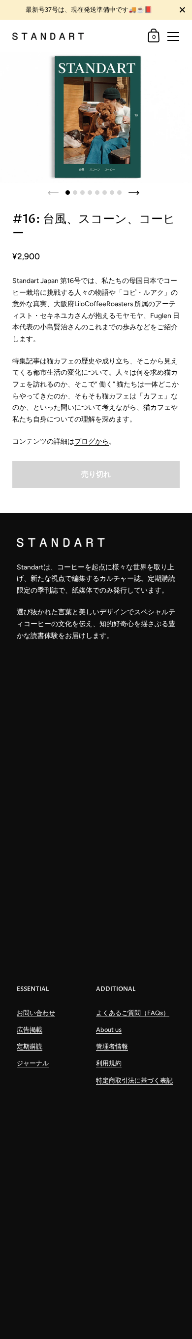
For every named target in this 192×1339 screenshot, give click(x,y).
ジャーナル (33, 1063)
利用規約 (109, 1063)
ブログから (91, 441)
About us (109, 1029)
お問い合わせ (36, 1013)
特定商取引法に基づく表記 (134, 1080)
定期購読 (29, 1046)
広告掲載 (29, 1029)
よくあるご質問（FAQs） (132, 1013)
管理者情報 (112, 1046)
